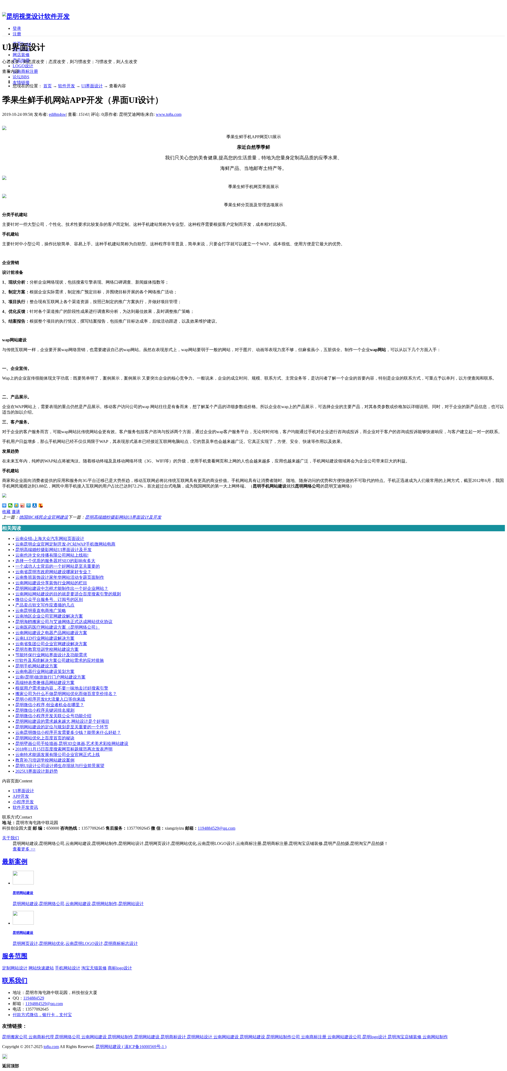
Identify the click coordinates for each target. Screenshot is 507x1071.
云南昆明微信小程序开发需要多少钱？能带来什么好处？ (68, 732)
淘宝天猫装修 (94, 968)
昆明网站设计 (199, 1037)
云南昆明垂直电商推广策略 (40, 610)
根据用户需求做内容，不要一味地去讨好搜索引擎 (61, 688)
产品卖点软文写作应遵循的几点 (44, 605)
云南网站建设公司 (344, 1037)
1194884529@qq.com (216, 828)
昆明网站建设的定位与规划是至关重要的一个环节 (61, 727)
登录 (17, 28)
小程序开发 (23, 802)
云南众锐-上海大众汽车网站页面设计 (49, 538)
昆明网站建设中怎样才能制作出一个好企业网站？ (61, 588)
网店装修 (21, 54)
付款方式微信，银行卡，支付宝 (42, 1014)
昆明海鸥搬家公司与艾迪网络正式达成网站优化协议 (63, 621)
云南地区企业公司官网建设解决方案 (49, 616)
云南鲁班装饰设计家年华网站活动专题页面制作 (59, 577)
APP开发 (21, 796)
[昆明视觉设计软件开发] (36, 16)
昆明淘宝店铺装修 (404, 1037)
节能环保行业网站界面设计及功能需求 (51, 655)
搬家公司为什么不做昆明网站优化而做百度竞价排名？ (66, 693)
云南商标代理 (41, 1037)
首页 (47, 86)
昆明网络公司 (67, 1037)
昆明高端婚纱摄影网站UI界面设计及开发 (123, 517)
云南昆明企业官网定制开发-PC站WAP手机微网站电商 (65, 544)
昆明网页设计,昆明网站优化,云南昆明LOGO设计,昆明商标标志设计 (75, 943)
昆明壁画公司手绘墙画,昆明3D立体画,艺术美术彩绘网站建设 (71, 743)
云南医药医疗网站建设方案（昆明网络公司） (57, 627)
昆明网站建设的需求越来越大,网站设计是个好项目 (62, 721)
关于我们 (10, 838)
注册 (17, 34)
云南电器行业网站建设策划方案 (44, 671)
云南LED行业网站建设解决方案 (44, 638)
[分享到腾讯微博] (28, 505)
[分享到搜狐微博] (41, 505)
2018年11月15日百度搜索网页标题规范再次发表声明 (63, 749)
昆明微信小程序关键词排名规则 (44, 710)
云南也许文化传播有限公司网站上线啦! (51, 555)
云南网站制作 (435, 1037)
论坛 (21, 77)
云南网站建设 (94, 1037)
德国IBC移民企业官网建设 (43, 517)
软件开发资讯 (25, 807)
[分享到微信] (10, 505)
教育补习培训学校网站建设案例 (44, 760)
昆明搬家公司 (14, 1037)
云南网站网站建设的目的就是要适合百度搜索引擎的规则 (68, 594)
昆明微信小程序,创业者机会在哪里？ (49, 704)
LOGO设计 (23, 66)
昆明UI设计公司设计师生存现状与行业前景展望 (59, 765)
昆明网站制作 (120, 1037)
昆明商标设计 (173, 1037)
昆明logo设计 (374, 1037)
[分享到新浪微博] (22, 505)
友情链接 (21, 82)
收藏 (6, 511)
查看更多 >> (24, 849)
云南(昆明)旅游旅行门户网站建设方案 (50, 677)
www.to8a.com (168, 114)
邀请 (16, 511)
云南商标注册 (25, 71)
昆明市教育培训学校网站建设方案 (47, 649)
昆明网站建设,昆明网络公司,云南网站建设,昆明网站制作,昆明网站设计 (78, 903)
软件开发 (66, 86)
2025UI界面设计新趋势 (36, 771)
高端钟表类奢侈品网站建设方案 (44, 682)
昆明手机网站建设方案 (36, 666)
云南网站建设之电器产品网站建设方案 (51, 632)
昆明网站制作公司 (283, 1037)
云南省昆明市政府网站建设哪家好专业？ (53, 572)
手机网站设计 (67, 968)
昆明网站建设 (23, 893)
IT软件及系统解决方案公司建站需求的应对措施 (59, 660)
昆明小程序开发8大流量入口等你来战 (50, 699)
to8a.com (51, 1046)
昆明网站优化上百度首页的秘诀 (44, 738)
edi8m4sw (57, 114)
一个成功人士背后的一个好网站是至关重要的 (57, 566)
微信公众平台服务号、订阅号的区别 (49, 599)
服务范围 (14, 956)
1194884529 (33, 998)
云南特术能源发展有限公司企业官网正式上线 (57, 754)
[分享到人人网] (34, 505)
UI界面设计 (92, 86)
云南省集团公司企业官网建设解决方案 (51, 644)
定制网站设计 (14, 968)
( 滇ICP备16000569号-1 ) (144, 1046)
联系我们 (14, 980)
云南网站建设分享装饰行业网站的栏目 (51, 583)
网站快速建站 (41, 968)
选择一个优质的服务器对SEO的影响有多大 (55, 560)
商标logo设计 (120, 968)
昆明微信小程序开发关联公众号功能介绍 (53, 716)
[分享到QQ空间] (16, 505)
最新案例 (14, 861)
